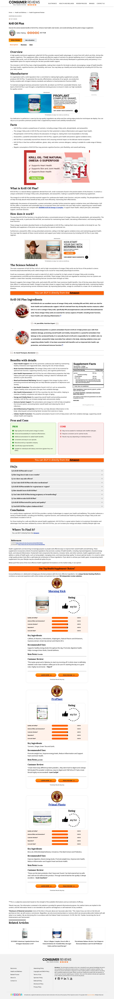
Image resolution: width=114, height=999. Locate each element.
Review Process (81, 3)
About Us (13, 977)
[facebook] (56, 978)
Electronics (52, 3)
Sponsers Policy (38, 977)
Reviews (24, 45)
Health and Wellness (66, 3)
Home (10, 12)
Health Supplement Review (36, 12)
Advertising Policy (39, 968)
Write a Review (15, 40)
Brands (91, 3)
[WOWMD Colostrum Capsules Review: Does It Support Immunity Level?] (25, 939)
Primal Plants (57, 804)
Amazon (74, 292)
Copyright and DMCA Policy (41, 971)
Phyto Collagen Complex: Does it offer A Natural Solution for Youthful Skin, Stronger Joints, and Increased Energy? (57, 943)
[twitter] (68, 978)
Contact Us (101, 3)
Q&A (31, 45)
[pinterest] (62, 978)
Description (14, 45)
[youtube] (71, 978)
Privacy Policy (37, 987)
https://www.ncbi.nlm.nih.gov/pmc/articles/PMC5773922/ (29, 543)
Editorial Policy (38, 981)
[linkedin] (65, 978)
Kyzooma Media (90, 995)
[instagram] (59, 978)
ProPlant (57, 699)
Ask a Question (29, 40)
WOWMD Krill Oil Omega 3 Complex (51, 207)
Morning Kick (57, 591)
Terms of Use (37, 974)
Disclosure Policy (38, 984)
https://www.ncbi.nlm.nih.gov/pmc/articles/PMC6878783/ (31, 544)
